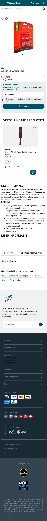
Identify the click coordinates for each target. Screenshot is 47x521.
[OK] (41, 324)
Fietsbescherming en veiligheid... (16, 276)
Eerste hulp (15, 280)
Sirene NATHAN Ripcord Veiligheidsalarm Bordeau (20, 153)
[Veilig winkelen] (23, 399)
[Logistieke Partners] (23, 432)
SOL (2, 68)
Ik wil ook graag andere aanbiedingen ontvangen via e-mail (24, 100)
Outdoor (38, 276)
